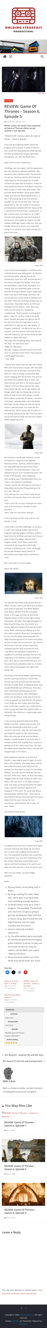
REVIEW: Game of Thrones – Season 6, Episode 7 (19, 1124)
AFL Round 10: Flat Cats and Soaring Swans (22, 1061)
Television (8, 101)
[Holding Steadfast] (5, 56)
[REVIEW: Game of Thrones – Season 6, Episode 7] (23, 1113)
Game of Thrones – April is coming (12, 982)
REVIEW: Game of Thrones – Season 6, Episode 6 (19, 1167)
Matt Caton (22, 122)
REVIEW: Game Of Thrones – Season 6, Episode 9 (32, 983)
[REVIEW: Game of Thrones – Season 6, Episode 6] (23, 1141)
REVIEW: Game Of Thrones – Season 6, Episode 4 (20, 1211)
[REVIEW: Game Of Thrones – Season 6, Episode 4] (23, 1184)
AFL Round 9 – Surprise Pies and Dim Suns (24, 1055)
